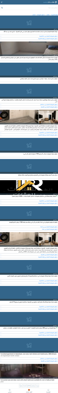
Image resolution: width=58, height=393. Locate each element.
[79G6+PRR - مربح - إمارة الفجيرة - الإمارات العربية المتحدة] (56, 328)
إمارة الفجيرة (54, 14)
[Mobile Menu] (2, 2)
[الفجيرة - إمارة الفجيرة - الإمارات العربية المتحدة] (56, 196)
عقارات (48, 14)
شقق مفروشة (41, 14)
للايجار (33, 14)
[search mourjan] (2, 8)
